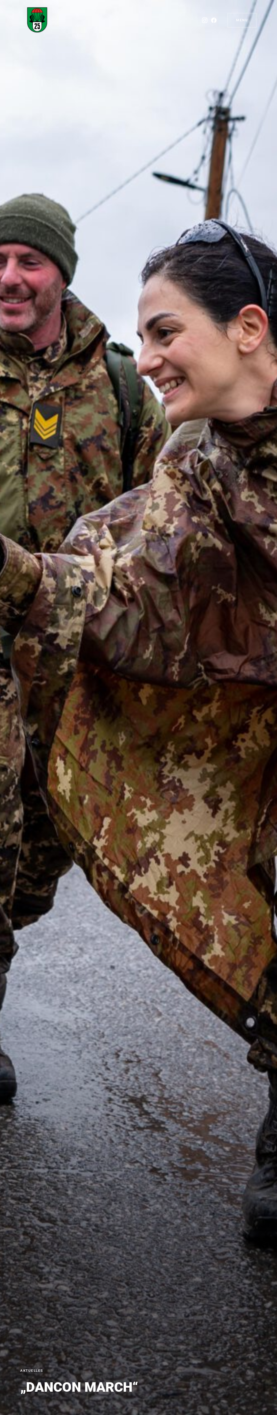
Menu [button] (242, 20)
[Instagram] (204, 20)
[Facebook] (214, 20)
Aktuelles (31, 1370)
